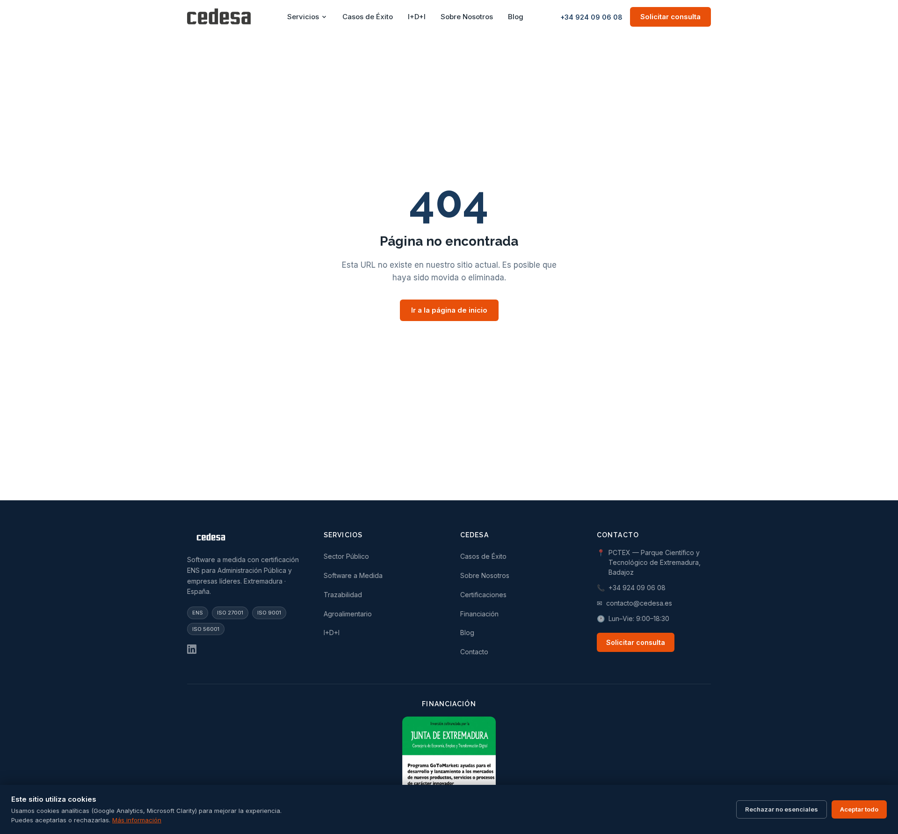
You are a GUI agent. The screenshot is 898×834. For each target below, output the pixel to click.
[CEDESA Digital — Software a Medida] (219, 17)
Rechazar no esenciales (781, 809)
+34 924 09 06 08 (591, 17)
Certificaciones (483, 595)
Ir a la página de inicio (449, 310)
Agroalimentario (348, 614)
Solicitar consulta (670, 16)
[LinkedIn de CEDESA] (191, 649)
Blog (515, 16)
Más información (136, 820)
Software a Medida (353, 575)
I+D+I (417, 16)
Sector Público (346, 556)
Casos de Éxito (367, 16)
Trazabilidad (343, 595)
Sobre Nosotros (467, 16)
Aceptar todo (859, 809)
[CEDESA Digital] (244, 538)
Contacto (474, 652)
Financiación (479, 614)
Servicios (303, 16)
